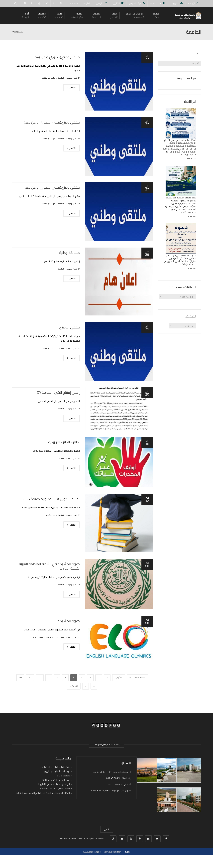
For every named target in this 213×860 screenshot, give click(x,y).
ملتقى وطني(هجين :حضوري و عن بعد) (52, 187)
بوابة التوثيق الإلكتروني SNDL (56, 780)
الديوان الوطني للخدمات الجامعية (55, 788)
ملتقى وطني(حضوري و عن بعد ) (56, 57)
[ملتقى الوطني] (119, 351)
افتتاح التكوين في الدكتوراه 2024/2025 (51, 499)
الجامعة (61, 78)
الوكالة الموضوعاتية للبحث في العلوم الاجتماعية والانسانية (43, 793)
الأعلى (106, 829)
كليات (58, 15)
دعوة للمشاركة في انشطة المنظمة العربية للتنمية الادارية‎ (49, 566)
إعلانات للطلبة (59, 637)
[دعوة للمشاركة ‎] (119, 641)
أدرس (25, 15)
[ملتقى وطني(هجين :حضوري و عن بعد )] (119, 146)
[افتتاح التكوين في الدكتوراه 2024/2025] (119, 523)
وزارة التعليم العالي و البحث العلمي (54, 767)
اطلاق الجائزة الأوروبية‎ (64, 442)
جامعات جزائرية (63, 775)
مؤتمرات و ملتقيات (48, 78)
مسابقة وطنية (69, 252)
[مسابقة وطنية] (119, 282)
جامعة (156, 15)
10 (39, 677)
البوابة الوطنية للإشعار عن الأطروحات (53, 784)
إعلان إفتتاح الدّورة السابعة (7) (58, 392)
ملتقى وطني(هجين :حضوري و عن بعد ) (52, 122)
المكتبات (42, 15)
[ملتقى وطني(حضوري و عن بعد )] (119, 81)
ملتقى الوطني (69, 327)
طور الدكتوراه (50, 515)
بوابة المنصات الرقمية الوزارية (56, 771)
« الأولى (118, 677)
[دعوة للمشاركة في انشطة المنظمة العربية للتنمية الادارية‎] (119, 584)
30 (20, 677)
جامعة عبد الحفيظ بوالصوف (107, 744)
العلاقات (96, 15)
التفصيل (72, 88)
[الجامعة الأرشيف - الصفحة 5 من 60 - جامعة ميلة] (187, 15)
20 (30, 677)
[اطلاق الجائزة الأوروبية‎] (119, 462)
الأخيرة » (74, 686)
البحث (113, 15)
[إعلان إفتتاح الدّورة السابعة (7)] (119, 408)
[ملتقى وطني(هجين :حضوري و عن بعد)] (119, 211)
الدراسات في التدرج (134, 15)
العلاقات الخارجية (37, 637)
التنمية (77, 15)
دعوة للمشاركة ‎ (68, 621)
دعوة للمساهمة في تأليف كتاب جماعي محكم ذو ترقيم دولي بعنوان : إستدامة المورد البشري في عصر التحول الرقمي (179, 259)
